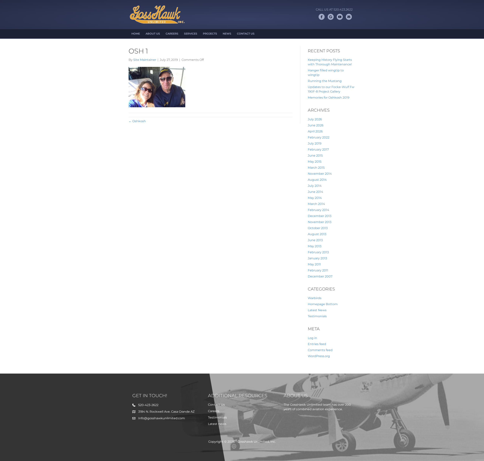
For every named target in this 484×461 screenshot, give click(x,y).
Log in (312, 338)
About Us (153, 33)
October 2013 (318, 228)
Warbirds (314, 298)
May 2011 (314, 264)
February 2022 (318, 137)
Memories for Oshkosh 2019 (328, 97)
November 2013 (319, 222)
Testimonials (317, 316)
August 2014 (317, 179)
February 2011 (318, 270)
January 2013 (317, 258)
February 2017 (318, 149)
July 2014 (315, 186)
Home (135, 33)
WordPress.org (319, 356)
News (227, 33)
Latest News (317, 310)
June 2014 (315, 192)
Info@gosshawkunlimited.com (161, 418)
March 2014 (316, 204)
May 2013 (314, 246)
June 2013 (315, 240)
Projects (210, 33)
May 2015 (314, 161)
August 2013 (317, 234)
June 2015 (315, 155)
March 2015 (316, 167)
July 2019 (314, 143)
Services (190, 33)
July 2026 (315, 119)
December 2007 (320, 276)
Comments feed (320, 350)
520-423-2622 (148, 405)
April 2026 (315, 131)
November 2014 (320, 173)
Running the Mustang (325, 81)
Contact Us (245, 33)
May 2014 (315, 198)
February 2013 (318, 252)
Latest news (217, 424)
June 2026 (315, 125)
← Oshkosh (137, 121)
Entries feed (317, 344)
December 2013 (319, 216)
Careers (172, 33)
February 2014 (318, 210)
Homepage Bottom (323, 304)
